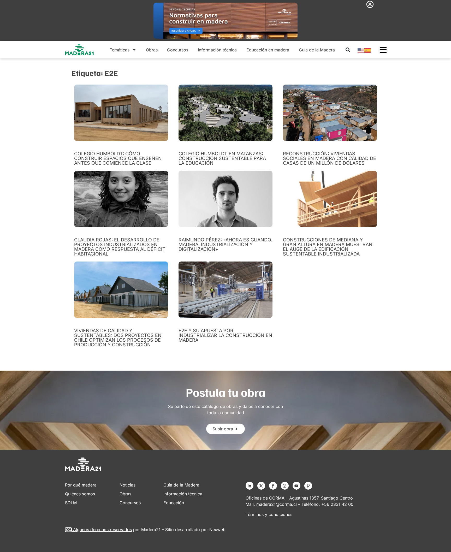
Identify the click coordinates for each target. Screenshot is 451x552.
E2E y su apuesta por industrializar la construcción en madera (225, 335)
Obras (152, 49)
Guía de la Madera (317, 49)
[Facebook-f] (273, 486)
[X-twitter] (261, 486)
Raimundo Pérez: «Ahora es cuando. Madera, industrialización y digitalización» (225, 244)
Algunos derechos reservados (102, 529)
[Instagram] (285, 486)
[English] (361, 49)
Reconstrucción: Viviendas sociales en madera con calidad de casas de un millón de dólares (329, 158)
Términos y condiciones (269, 514)
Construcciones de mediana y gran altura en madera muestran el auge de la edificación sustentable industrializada (327, 247)
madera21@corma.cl (276, 504)
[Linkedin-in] (249, 486)
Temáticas (119, 49)
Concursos (177, 49)
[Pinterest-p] (308, 486)
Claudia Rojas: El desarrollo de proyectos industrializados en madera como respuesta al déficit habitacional (119, 247)
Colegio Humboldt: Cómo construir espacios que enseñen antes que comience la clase (118, 158)
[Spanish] (367, 49)
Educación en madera (267, 49)
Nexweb (217, 529)
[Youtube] (296, 486)
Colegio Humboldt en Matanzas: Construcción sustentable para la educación (222, 158)
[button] (347, 50)
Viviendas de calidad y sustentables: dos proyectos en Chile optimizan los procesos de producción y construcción (118, 337)
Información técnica (217, 49)
